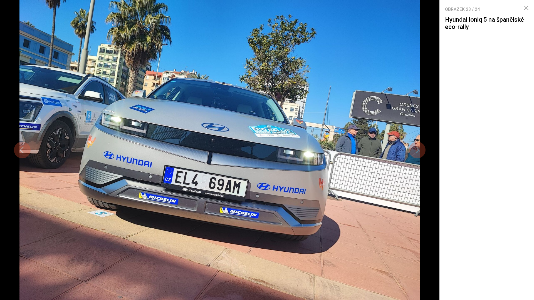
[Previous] (22, 150)
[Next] (417, 150)
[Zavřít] (526, 8)
